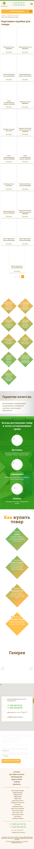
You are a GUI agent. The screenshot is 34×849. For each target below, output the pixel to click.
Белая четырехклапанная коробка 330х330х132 (25, 157)
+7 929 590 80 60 (18, 5)
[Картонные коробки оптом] (4, 4)
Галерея (17, 782)
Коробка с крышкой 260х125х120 (9, 130)
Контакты (17, 784)
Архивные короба (17, 818)
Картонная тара (18, 812)
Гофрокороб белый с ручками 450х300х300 (9, 75)
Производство (16, 777)
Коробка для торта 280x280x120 (8, 47)
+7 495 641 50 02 (18, 3)
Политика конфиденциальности (19, 842)
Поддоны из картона (17, 802)
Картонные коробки (17, 790)
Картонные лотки (17, 800)
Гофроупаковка (17, 792)
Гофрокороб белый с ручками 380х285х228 (9, 212)
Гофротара (17, 798)
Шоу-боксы (17, 816)
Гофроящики (18, 796)
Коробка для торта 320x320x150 (8, 184)
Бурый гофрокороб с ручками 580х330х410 (9, 239)
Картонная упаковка (17, 808)
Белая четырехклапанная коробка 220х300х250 (9, 157)
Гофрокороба (17, 794)
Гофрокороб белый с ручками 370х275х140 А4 (25, 75)
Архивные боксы (17, 806)
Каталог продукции (17, 11)
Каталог (16, 772)
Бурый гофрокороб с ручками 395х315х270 (17, 266)
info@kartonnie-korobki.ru (15, 717)
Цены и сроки (17, 779)
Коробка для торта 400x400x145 (25, 102)
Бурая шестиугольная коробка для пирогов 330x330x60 (25, 130)
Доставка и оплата (16, 774)
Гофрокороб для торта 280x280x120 (25, 47)
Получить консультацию (11, 760)
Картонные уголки (17, 814)
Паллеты (17, 804)
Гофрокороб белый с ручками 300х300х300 (25, 184)
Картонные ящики (17, 810)
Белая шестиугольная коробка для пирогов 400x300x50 (25, 212)
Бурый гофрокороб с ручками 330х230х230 (25, 239)
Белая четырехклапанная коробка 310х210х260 (9, 102)
